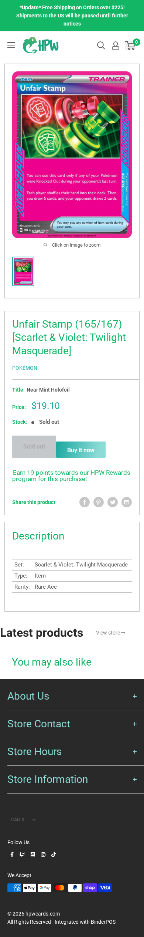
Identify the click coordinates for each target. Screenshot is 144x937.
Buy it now (81, 450)
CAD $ (17, 819)
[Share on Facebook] (84, 502)
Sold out (34, 446)
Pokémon (24, 368)
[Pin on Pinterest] (98, 502)
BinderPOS (103, 922)
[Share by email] (126, 502)
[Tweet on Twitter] (112, 502)
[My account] (115, 45)
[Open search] (101, 45)
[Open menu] (11, 45)
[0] (130, 45)
